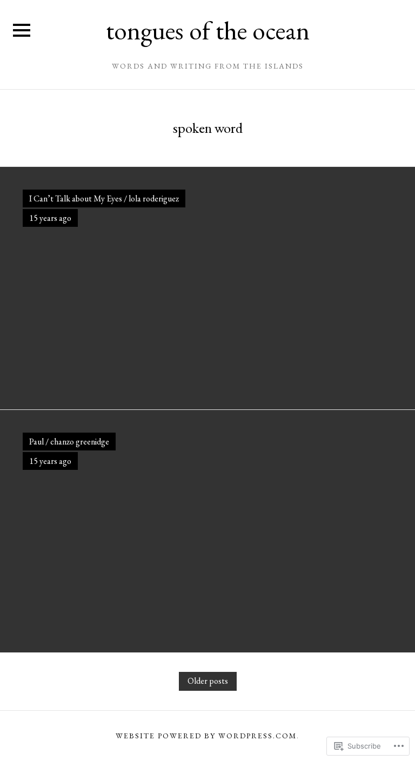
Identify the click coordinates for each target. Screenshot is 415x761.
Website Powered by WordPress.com (206, 735)
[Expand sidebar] (22, 30)
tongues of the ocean (208, 30)
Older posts (208, 680)
